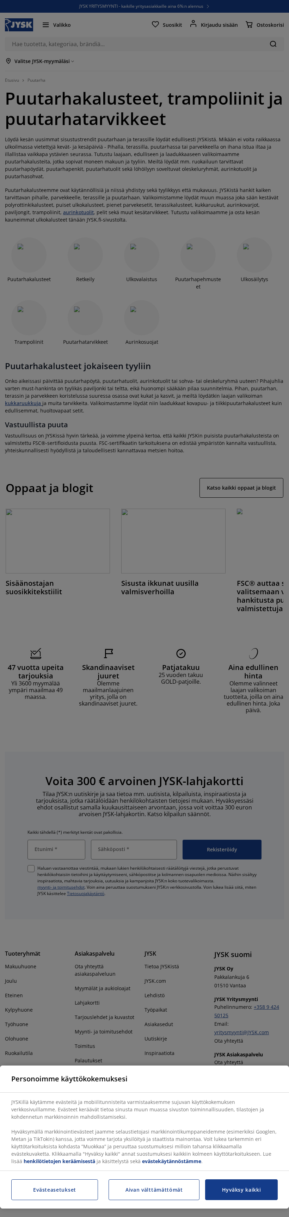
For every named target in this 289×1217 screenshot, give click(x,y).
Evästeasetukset (54, 1189)
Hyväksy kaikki (241, 1189)
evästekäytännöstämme (171, 1161)
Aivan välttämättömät (154, 1189)
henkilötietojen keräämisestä (59, 1161)
